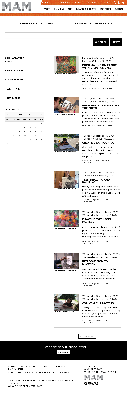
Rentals (95, 2)
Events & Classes (82, 2)
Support (105, 9)
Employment (15, 369)
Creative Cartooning (98, 143)
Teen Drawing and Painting (96, 181)
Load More (87, 336)
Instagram (97, 383)
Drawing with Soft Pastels (96, 220)
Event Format (15, 70)
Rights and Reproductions (34, 373)
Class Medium (15, 80)
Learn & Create (86, 9)
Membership (66, 2)
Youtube (90, 383)
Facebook (86, 383)
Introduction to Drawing (95, 262)
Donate (104, 2)
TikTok (93, 383)
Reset (116, 42)
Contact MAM (16, 366)
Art (70, 9)
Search (102, 42)
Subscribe (63, 352)
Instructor (13, 98)
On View (59, 9)
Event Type (13, 89)
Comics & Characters (98, 303)
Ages (9, 61)
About (119, 9)
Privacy (60, 366)
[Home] (21, 5)
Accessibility (61, 373)
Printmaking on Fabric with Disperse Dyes (99, 66)
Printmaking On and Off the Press (100, 107)
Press (47, 366)
